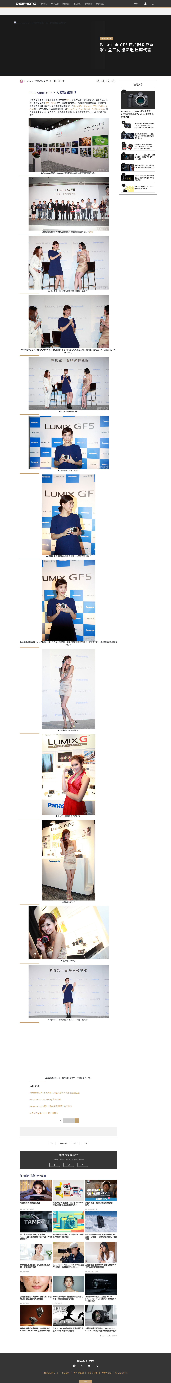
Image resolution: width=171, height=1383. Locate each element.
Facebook (98, 81)
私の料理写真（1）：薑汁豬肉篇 (44, 1113)
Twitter (108, 81)
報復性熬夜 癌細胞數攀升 (30, 1203)
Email (113, 81)
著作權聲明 (79, 1373)
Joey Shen (28, 81)
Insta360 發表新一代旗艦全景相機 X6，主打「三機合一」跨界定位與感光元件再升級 (101, 1236)
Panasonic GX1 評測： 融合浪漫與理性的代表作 (51, 1106)
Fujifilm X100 (98, 109)
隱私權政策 (93, 1373)
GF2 (47, 103)
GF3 (53, 103)
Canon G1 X (72, 109)
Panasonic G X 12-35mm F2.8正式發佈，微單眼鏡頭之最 (55, 1093)
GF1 (68, 100)
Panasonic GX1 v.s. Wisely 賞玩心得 (45, 1099)
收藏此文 (60, 81)
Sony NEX (78, 106)
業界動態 (66, 4)
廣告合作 (66, 1373)
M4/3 (75, 1143)
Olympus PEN (90, 106)
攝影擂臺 (100, 4)
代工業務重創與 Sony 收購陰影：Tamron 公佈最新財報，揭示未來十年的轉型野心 (36, 1236)
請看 (91, 232)
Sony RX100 (84, 109)
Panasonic (63, 1143)
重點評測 (77, 4)
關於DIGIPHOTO (51, 1373)
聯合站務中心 (121, 1373)
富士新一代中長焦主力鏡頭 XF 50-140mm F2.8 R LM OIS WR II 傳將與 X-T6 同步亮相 (101, 1299)
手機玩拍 (88, 4)
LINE (103, 81)
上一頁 (60, 1120)
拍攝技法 (43, 4)
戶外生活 (55, 4)
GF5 (85, 1143)
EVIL (52, 1143)
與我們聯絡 (106, 1373)
